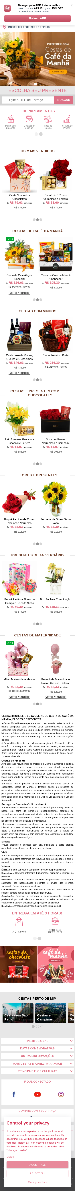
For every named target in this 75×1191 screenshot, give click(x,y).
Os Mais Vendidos (38, 151)
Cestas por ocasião (29, 127)
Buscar (63, 99)
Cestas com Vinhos (37, 311)
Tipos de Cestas (48, 127)
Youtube (37, 1094)
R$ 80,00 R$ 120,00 (55, 931)
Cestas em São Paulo (16, 1017)
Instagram (61, 1094)
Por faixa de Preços (67, 127)
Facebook (14, 1094)
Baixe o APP (37, 18)
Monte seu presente (10, 127)
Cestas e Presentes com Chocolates (34, 393)
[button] (35, 84)
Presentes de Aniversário (37, 555)
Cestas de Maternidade (37, 635)
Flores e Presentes (37, 475)
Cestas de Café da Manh (37, 231)
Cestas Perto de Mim (37, 998)
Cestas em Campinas (45, 1017)
